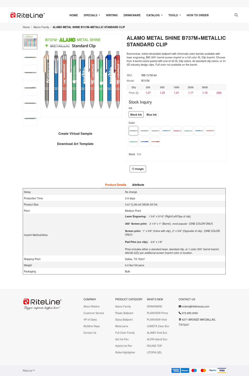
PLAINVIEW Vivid (157, 319)
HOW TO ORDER (198, 15)
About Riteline (91, 306)
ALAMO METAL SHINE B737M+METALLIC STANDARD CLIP (89, 27)
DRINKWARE (132, 15)
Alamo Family (41, 27)
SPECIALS (91, 15)
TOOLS (173, 15)
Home (26, 27)
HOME (73, 15)
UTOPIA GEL (154, 352)
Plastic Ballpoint (124, 313)
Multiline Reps (91, 326)
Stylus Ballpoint (124, 319)
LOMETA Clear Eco (158, 326)
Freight (139, 169)
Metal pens (121, 326)
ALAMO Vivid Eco (157, 332)
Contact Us (89, 332)
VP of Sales (90, 319)
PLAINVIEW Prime (157, 313)
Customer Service (93, 313)
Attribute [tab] (138, 185)
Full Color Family (125, 332)
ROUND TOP (154, 346)
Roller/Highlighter (125, 352)
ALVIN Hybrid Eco (157, 339)
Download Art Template (75, 143)
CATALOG (153, 15)
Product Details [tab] (115, 185)
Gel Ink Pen (122, 339)
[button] (30, 124)
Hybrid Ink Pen (123, 346)
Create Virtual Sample (75, 133)
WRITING (112, 15)
